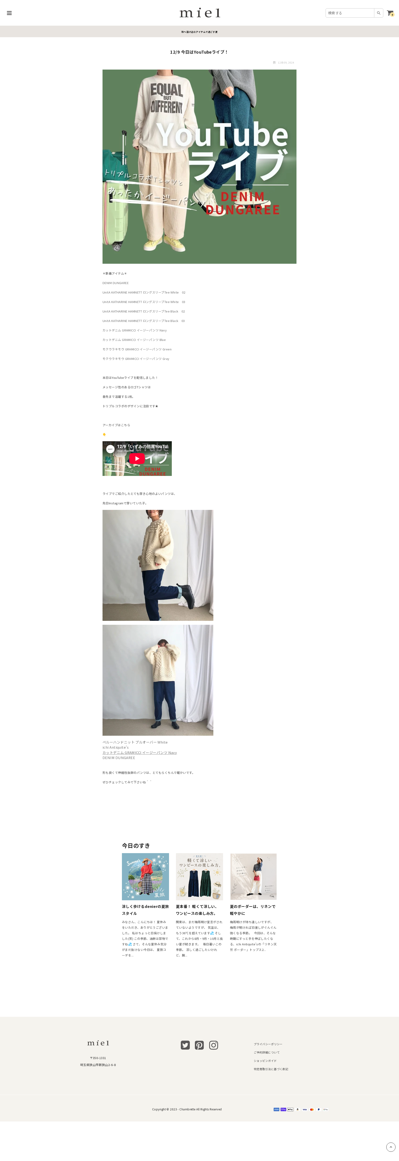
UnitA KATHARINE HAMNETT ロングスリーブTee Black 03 (144, 321)
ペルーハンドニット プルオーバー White (135, 742)
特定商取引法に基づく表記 (271, 1069)
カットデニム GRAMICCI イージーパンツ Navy (135, 330)
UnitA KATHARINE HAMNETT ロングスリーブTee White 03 (144, 302)
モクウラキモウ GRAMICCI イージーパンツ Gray (136, 358)
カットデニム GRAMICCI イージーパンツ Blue (134, 339)
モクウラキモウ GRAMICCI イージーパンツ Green (137, 349)
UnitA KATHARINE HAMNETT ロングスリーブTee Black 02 (144, 311)
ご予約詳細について (267, 1052)
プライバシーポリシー (268, 1044)
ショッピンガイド (265, 1061)
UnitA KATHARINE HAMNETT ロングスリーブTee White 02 (144, 292)
